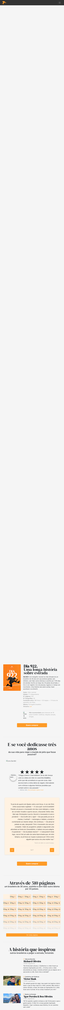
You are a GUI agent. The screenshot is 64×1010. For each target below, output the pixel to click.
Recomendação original (34, 790)
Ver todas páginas (32, 935)
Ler (31, 706)
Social (41, 790)
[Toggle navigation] (59, 2)
